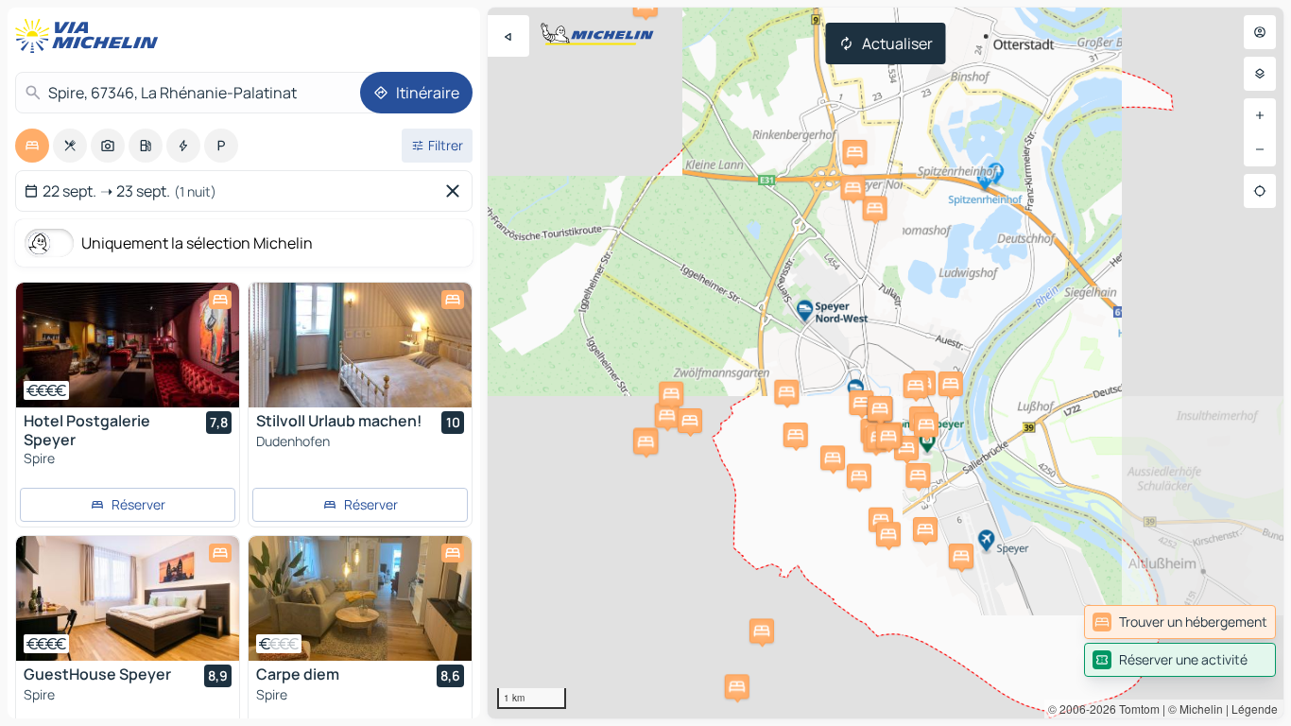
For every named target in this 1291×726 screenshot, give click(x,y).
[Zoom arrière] (1260, 149)
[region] (885, 363)
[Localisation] (1260, 191)
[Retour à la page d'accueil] (90, 36)
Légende (1254, 708)
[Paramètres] (1260, 74)
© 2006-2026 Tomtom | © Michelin (1135, 708)
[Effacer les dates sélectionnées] (456, 191)
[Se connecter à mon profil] (1260, 32)
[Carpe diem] (360, 598)
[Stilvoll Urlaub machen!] (360, 345)
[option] (32, 146)
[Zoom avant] (1260, 115)
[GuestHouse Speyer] (127, 598)
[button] (667, 415)
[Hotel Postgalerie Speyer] (127, 345)
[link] (1180, 622)
